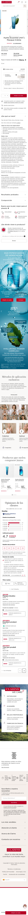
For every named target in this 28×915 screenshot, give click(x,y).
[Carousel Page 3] (12, 36)
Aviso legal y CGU (21, 871)
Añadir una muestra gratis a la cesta (14, 102)
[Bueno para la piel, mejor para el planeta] (8, 208)
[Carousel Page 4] (13, 36)
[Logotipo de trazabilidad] (3, 229)
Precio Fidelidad (18, 55)
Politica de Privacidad (10, 807)
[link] (18, 55)
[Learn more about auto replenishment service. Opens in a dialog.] (16, 75)
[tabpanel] (14, 311)
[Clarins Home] (6, 2)
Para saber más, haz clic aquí (14, 508)
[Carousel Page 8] (18, 36)
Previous (1, 311)
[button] (14, 116)
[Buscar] (25, 6)
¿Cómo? (18, 122)
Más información (5, 767)
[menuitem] (18, 2)
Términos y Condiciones (14, 869)
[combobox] (14, 88)
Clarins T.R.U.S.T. (13, 231)
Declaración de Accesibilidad (17, 874)
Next (26, 311)
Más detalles (4, 50)
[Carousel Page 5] (14, 36)
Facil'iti (5, 874)
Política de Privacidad (8, 871)
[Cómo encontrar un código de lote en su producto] (25, 236)
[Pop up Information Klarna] (25, 60)
